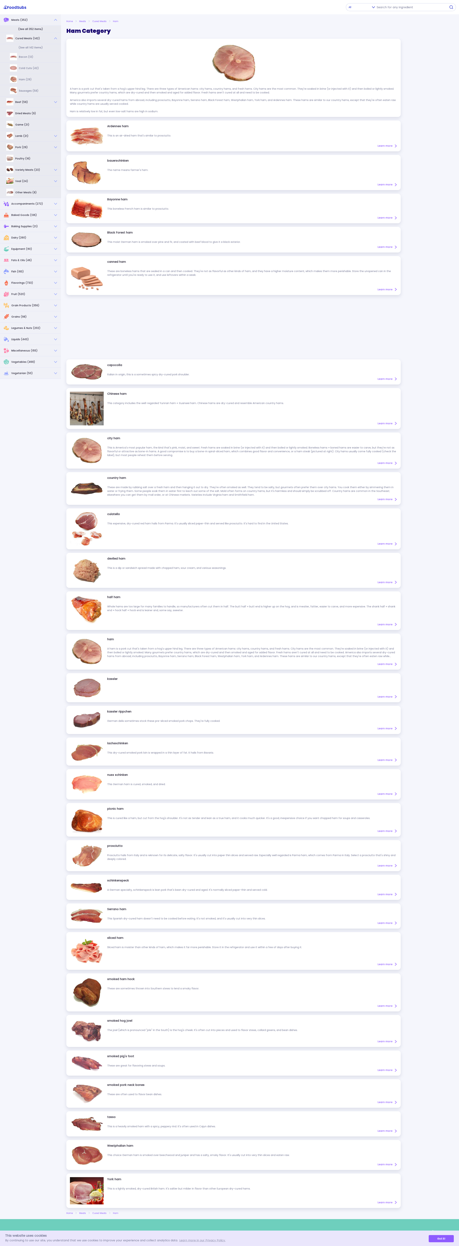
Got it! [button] (441, 1238)
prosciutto (115, 846)
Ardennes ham (118, 126)
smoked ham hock (121, 979)
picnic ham (115, 809)
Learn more (385, 146)
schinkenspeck (118, 880)
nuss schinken (117, 775)
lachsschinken (117, 743)
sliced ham (115, 938)
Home (69, 21)
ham (110, 639)
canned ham (116, 262)
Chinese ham (117, 394)
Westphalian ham (120, 1146)
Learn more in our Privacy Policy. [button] (202, 1240)
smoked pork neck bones (126, 1085)
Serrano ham (116, 909)
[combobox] (411, 7)
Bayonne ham (117, 199)
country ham (116, 478)
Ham (115, 21)
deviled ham (116, 558)
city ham (113, 438)
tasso (111, 1117)
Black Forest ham (120, 232)
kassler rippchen (119, 711)
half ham (113, 597)
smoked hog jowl (119, 1021)
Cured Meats (99, 21)
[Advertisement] (233, 327)
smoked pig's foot (120, 1056)
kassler (112, 679)
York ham (114, 1179)
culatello (113, 514)
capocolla (114, 365)
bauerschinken (118, 161)
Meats (82, 21)
